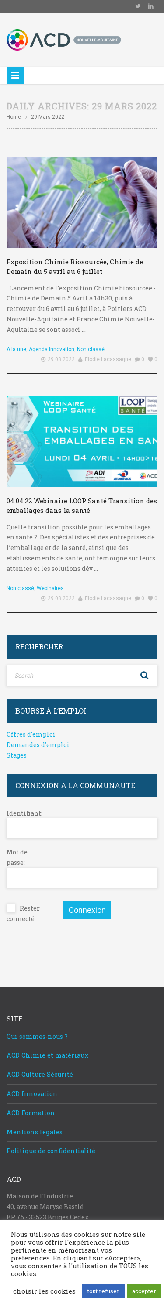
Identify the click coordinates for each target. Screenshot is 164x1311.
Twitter (137, 6)
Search (144, 675)
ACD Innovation (32, 1093)
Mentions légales (35, 1132)
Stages (17, 755)
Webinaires (50, 588)
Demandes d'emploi (38, 745)
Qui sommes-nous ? (37, 1036)
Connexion (87, 910)
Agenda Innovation (51, 349)
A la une (16, 349)
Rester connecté (23, 913)
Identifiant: (22, 813)
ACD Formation (31, 1113)
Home (14, 117)
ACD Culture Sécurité (40, 1074)
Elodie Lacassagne (108, 359)
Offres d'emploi (31, 734)
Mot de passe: (17, 857)
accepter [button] (144, 1291)
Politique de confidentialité (51, 1151)
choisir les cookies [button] (44, 1291)
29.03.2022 (61, 359)
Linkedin (150, 6)
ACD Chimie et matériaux (47, 1055)
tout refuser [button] (103, 1291)
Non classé (91, 349)
